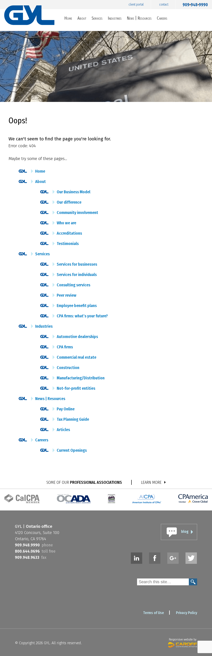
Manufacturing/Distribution (81, 377)
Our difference (69, 202)
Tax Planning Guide (73, 419)
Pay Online (66, 408)
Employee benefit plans (77, 305)
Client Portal (136, 4)
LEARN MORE (151, 482)
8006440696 (27, 551)
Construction (68, 367)
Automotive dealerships (77, 336)
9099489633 (27, 557)
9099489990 (195, 3)
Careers (162, 18)
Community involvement (77, 212)
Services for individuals (77, 274)
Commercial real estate (76, 357)
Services (97, 18)
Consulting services (73, 284)
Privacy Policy (186, 613)
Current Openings (72, 450)
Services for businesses (77, 264)
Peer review (66, 295)
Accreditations (69, 233)
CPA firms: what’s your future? (82, 315)
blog (184, 531)
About (81, 18)
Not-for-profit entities (76, 388)
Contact (163, 4)
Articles (63, 429)
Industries (115, 18)
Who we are (66, 222)
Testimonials (68, 243)
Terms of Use (153, 613)
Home (68, 18)
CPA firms (65, 346)
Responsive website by (182, 639)
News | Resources (139, 18)
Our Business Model (73, 191)
